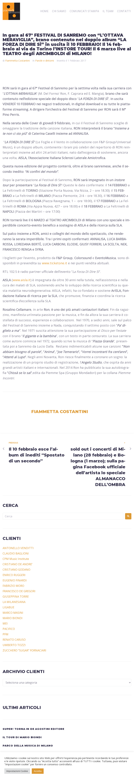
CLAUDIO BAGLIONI (16, 553)
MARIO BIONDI (13, 618)
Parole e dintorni (44, 60)
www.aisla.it (22, 280)
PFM (5, 634)
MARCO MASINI (13, 613)
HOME (44, 11)
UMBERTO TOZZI (14, 645)
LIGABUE (8, 607)
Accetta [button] (38, 771)
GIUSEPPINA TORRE (16, 596)
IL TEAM (108, 11)
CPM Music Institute (16, 559)
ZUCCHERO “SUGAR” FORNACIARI (24, 650)
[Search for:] (63, 516)
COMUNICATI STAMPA (84, 11)
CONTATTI (124, 11)
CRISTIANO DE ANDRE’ (17, 564)
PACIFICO (9, 629)
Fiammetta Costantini (17, 60)
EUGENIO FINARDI (15, 580)
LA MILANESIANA (14, 602)
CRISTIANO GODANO (16, 570)
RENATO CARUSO (14, 640)
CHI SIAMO (59, 11)
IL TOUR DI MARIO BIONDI (22, 737)
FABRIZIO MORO (13, 586)
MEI (5, 623)
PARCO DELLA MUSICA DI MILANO (28, 745)
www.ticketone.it (54, 263)
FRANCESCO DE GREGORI (19, 591)
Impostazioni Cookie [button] (17, 771)
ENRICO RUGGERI (14, 575)
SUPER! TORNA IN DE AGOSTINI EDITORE (33, 729)
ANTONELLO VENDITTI (18, 548)
